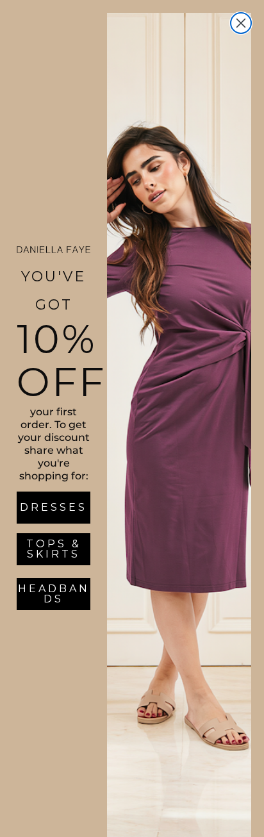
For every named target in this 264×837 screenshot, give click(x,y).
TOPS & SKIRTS (53, 549)
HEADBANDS (54, 594)
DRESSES (53, 507)
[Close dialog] (241, 23)
